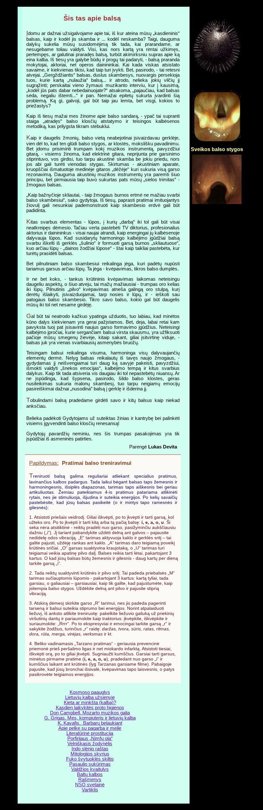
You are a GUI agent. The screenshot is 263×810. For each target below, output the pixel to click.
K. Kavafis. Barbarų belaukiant (90, 723)
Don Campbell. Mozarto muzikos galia (90, 712)
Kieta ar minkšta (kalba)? (90, 702)
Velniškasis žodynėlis (89, 743)
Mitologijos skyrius (90, 753)
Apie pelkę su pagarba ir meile (89, 728)
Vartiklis (90, 789)
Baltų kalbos (90, 774)
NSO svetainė (90, 784)
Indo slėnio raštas (90, 748)
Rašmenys (89, 779)
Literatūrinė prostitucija (89, 733)
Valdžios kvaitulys (90, 769)
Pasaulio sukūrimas (90, 764)
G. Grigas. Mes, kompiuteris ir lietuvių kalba (90, 717)
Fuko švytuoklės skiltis (90, 759)
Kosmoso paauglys (90, 692)
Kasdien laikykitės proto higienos (90, 707)
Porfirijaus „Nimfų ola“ (90, 738)
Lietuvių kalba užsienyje (90, 697)
